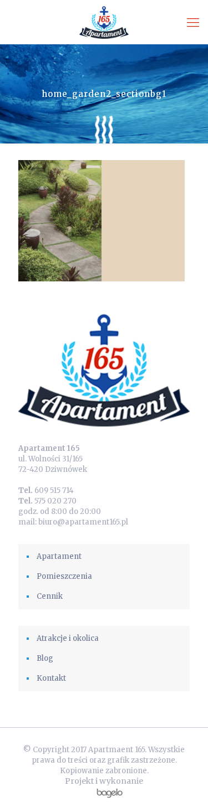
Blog (45, 658)
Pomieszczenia (64, 576)
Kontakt (51, 678)
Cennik (50, 596)
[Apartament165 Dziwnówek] (104, 22)
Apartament (59, 556)
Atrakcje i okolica (68, 638)
